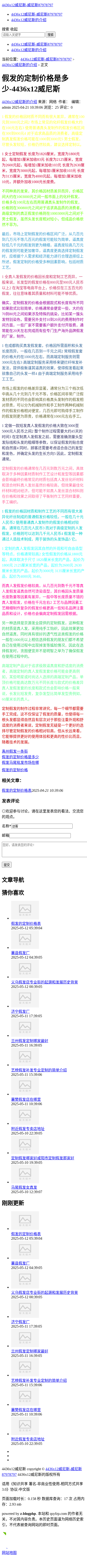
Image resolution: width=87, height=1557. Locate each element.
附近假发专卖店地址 (28, 1129)
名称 (6, 826)
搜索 (51, 35)
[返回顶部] (6, 1547)
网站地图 (9, 1553)
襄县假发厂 (20, 953)
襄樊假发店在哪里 (26, 1099)
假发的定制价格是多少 (20, 757)
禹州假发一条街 (15, 751)
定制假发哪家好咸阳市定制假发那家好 (42, 1158)
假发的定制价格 (15, 770)
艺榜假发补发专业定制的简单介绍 (39, 1070)
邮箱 (5, 835)
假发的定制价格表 (17, 790)
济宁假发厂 (20, 1011)
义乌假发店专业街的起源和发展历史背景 (44, 982)
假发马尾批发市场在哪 (20, 763)
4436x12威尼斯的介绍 (28, 20)
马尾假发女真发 (24, 1187)
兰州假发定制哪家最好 (29, 1041)
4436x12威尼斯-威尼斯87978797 (27, 5)
